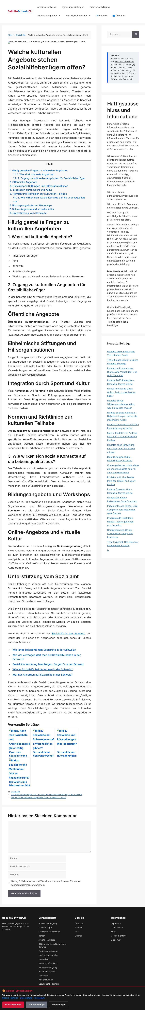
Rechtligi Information (76, 15)
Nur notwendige (36, 1004)
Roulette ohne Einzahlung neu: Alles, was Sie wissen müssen (121, 448)
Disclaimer (116, 940)
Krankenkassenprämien (49, 931)
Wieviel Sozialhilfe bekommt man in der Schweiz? (42, 669)
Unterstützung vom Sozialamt (28, 212)
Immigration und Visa (48, 955)
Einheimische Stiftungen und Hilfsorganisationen (38, 185)
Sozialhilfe (20, 35)
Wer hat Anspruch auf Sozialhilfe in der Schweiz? (42, 674)
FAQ (77, 931)
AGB (113, 931)
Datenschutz (117, 927)
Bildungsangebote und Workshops (30, 205)
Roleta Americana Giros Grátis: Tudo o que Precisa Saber (121, 392)
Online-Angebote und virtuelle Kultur (31, 209)
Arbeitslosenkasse (46, 7)
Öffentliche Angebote (23, 182)
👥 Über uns (118, 15)
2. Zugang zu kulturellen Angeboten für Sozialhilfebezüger (49, 178)
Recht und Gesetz (47, 971)
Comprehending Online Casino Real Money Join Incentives (120, 534)
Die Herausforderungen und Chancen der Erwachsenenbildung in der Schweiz (46, 794)
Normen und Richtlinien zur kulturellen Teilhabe (38, 193)
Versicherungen (46, 979)
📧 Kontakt (101, 15)
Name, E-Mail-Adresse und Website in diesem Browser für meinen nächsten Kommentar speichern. (46, 883)
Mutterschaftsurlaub (48, 963)
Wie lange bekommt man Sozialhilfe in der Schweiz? (44, 649)
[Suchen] (135, 34)
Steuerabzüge (45, 927)
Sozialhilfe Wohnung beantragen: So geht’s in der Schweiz (48, 664)
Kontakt (78, 927)
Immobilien (43, 959)
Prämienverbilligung (100, 7)
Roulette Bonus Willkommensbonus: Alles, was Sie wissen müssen (121, 404)
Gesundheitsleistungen (49, 984)
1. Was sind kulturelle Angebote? (34, 174)
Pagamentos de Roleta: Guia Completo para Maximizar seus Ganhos (122, 510)
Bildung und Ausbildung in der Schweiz (52, 945)
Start (10, 35)
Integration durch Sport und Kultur (30, 189)
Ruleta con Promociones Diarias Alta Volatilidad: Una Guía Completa (122, 372)
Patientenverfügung (48, 967)
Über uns (79, 923)
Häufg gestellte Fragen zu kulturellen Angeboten (38, 170)
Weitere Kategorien (47, 15)
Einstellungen (59, 1004)
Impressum (116, 923)
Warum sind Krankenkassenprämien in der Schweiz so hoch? (38, 797)
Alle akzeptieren (13, 1004)
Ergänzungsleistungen (73, 7)
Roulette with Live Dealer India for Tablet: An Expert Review (121, 481)
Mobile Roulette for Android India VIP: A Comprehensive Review (122, 437)
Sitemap (78, 936)
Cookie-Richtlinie (118, 936)
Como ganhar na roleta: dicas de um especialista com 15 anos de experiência (123, 469)
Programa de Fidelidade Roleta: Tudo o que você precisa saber (120, 522)
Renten (42, 936)
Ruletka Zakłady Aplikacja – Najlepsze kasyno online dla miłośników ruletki (122, 416)
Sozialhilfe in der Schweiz (68, 633)
